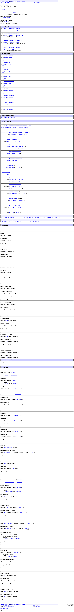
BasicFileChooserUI (5, 117)
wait (36, 221)
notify (23, 221)
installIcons (12, 184)
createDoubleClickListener (15, 125)
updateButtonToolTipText (9, 109)
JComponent (16, 191)
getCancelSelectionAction (14, 153)
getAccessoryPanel (13, 139)
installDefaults (12, 181)
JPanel (8, 139)
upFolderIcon (7, 111)
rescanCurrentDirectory (14, 193)
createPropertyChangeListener (15, 132)
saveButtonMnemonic (8, 97)
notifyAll (27, 221)
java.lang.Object (4, 9)
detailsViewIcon (7, 64)
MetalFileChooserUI (6, 17)
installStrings (12, 188)
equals (5, 221)
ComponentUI (22, 215)
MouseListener (6, 125)
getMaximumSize (35, 217)
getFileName (11, 165)
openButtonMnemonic (8, 90)
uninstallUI (11, 212)
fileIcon (6, 69)
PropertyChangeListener (9, 452)
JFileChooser (12, 117)
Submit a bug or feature (4, 608)
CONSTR (9, 606)
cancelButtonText (8, 57)
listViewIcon (7, 85)
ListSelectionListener (5, 127)
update (60, 217)
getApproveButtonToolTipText (15, 148)
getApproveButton (13, 141)
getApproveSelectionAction (15, 151)
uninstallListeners (13, 207)
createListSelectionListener (15, 127)
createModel (11, 129)
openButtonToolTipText (9, 95)
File (27, 134)
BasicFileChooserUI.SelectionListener (12, 47)
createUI (7, 217)
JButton (7, 141)
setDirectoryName (13, 195)
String (3, 60)
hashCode (19, 221)
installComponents (13, 179)
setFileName (11, 198)
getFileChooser (12, 162)
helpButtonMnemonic (8, 76)
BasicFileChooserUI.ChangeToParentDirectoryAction (15, 37)
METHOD (12, 606)
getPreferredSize (50, 217)
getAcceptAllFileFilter (9, 538)
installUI (11, 191)
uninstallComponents (13, 200)
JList (30, 125)
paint (56, 217)
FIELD (7, 606)
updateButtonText (8, 107)
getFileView (11, 167)
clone (2, 221)
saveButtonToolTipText (9, 102)
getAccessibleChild (14, 217)
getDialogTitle (12, 158)
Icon (3, 62)
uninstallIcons (12, 205)
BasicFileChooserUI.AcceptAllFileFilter (13, 28)
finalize (9, 221)
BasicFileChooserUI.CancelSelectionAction (13, 35)
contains (2, 217)
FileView (7, 167)
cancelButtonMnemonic (9, 55)
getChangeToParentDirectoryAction (16, 155)
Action (8, 153)
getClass (14, 221)
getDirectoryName (13, 160)
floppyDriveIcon (7, 71)
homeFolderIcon (7, 83)
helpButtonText (7, 78)
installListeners (13, 186)
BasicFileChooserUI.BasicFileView (11, 33)
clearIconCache (12, 122)
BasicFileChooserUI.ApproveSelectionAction (13, 30)
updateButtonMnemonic (9, 104)
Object (17, 219)
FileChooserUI (6, 21)
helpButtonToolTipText (9, 81)
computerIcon (7, 62)
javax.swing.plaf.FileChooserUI (12, 12)
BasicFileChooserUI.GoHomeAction (11, 42)
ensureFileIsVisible (13, 134)
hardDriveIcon (7, 74)
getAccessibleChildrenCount (25, 217)
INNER (5, 606)
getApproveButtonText (13, 146)
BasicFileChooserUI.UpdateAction (11, 49)
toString (32, 221)
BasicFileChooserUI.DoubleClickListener (13, 40)
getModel (11, 172)
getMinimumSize (43, 217)
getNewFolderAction (13, 174)
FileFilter (6, 534)
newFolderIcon (7, 88)
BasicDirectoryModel (5, 172)
